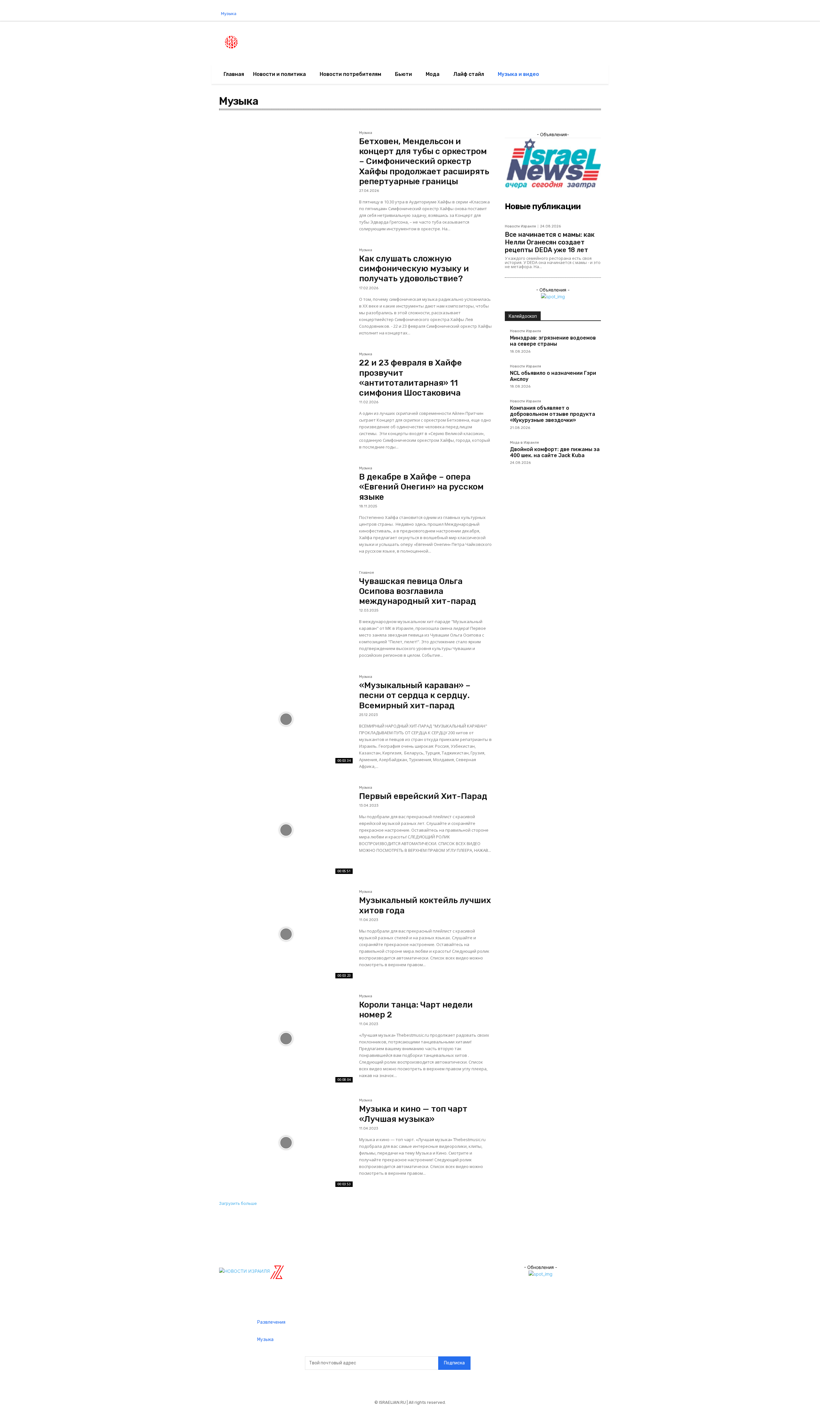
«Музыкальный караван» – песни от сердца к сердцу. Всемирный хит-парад (415, 695)
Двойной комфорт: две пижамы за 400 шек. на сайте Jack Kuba (555, 452)
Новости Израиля (520, 226)
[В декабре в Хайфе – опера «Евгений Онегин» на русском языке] (286, 510)
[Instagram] (714, 14)
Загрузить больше (238, 1203)
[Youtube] (741, 14)
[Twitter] (727, 14)
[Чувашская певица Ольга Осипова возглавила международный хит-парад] (286, 615)
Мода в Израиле (524, 443)
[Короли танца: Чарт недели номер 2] (286, 1038)
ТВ (224, 123)
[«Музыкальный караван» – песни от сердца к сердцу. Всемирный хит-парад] (286, 719)
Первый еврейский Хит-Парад (423, 796)
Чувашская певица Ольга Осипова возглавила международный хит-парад (417, 591)
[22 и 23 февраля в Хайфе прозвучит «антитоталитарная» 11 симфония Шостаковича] (286, 396)
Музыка (365, 133)
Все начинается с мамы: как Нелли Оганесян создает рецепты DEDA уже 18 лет (549, 242)
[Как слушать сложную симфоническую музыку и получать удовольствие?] (286, 292)
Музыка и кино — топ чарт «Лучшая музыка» (413, 1114)
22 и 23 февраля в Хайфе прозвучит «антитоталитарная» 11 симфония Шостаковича (410, 378)
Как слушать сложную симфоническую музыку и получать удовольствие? (414, 269)
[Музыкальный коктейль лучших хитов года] (286, 934)
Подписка (454, 1363)
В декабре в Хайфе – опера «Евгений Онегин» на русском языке (421, 487)
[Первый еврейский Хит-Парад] (286, 830)
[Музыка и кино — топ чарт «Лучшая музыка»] (286, 1142)
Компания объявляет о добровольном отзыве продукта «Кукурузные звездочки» (552, 414)
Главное (366, 573)
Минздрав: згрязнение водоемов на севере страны (553, 341)
